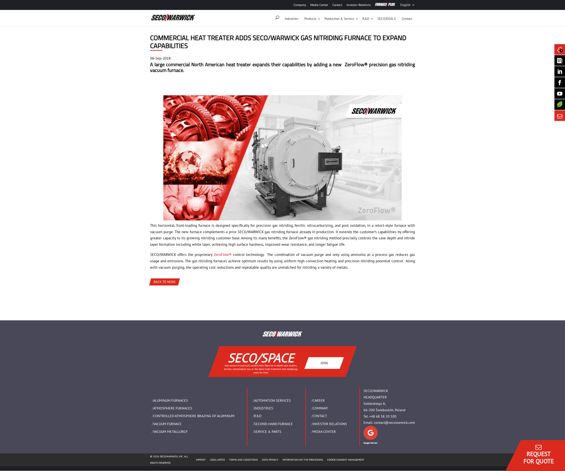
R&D (365, 19)
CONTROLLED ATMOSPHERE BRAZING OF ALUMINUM (193, 416)
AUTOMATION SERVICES (272, 400)
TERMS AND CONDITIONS (243, 459)
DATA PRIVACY (270, 459)
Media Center (319, 5)
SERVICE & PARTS (267, 431)
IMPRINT (201, 459)
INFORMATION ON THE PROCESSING (302, 459)
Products (310, 19)
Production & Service (339, 19)
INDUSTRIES (263, 408)
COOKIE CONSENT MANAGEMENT (345, 459)
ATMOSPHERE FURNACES (172, 408)
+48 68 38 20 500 (382, 416)
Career (319, 400)
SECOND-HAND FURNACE (273, 424)
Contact (407, 19)
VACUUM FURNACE (167, 424)
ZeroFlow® (223, 254)
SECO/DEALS (386, 19)
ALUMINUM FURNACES (170, 400)
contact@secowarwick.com (394, 422)
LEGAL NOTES (217, 459)
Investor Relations (359, 5)
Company (300, 5)
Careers (337, 5)
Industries (291, 19)
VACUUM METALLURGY (170, 431)
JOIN (324, 362)
